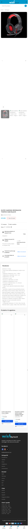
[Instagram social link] (5, 449)
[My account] (26, 2)
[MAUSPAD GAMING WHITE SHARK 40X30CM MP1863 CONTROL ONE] (20, 362)
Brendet (3, 492)
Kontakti (3, 499)
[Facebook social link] (4, 227)
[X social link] (6, 227)
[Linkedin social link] (9, 227)
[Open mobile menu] (1, 2)
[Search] (26, 6)
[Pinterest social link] (8, 227)
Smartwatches (5, 468)
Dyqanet (3, 494)
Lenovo (3, 478)
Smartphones (4, 457)
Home (2, 10)
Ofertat (3, 490)
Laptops (3, 459)
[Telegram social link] (11, 227)
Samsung (4, 476)
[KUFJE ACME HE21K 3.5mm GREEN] (7, 362)
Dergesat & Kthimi (5, 497)
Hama (3, 480)
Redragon (7, 10)
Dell (2, 482)
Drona (3, 461)
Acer (3, 485)
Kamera (3, 466)
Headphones (4, 464)
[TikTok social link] (7, 449)
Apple (3, 474)
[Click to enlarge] (3, 106)
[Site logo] (14, 1)
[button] (2, 60)
